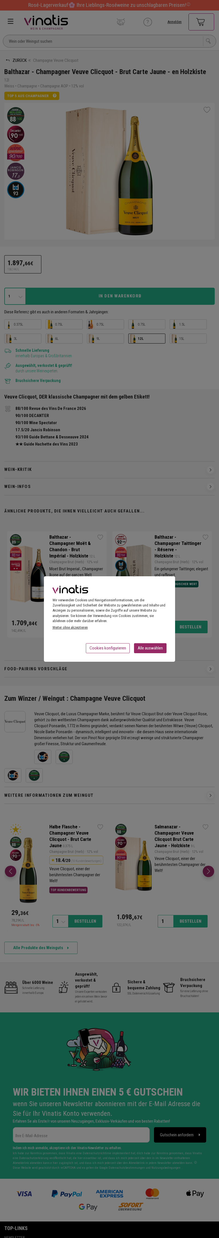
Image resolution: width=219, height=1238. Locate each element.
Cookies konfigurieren (108, 648)
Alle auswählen (150, 648)
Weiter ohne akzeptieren (70, 627)
